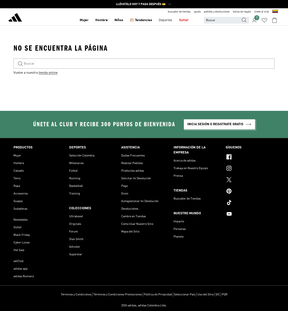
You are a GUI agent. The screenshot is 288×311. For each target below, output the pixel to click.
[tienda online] (15, 18)
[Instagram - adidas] (250, 169)
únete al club (261, 12)
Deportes (165, 20)
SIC (217, 294)
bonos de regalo (242, 12)
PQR (224, 294)
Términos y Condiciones (76, 294)
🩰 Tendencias (141, 20)
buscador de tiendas (179, 12)
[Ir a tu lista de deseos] (264, 20)
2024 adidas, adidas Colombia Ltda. (144, 305)
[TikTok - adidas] (250, 203)
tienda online (48, 73)
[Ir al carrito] (274, 20)
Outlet (183, 20)
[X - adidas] (250, 180)
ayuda (197, 12)
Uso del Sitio (205, 294)
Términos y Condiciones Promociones (117, 294)
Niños (118, 20)
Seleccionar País (184, 294)
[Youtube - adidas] (250, 214)
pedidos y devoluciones (217, 12)
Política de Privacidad (158, 294)
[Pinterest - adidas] (250, 191)
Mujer (84, 20)
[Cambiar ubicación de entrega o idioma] (275, 11)
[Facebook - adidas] (250, 157)
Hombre (101, 20)
